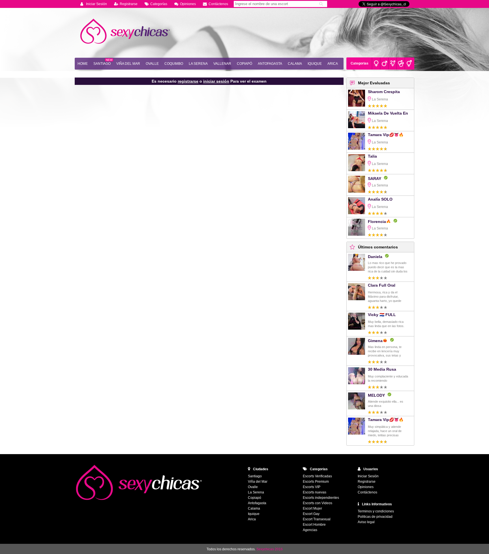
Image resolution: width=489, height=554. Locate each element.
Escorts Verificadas (317, 476)
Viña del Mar (128, 63)
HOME (83, 63)
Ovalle (152, 63)
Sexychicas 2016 (269, 549)
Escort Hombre (314, 525)
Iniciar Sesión (96, 4)
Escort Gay (311, 514)
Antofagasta (270, 63)
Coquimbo (173, 63)
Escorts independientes (321, 498)
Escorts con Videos (317, 503)
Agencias (310, 530)
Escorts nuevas (314, 492)
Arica (332, 63)
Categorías (158, 4)
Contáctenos (218, 4)
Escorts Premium (316, 482)
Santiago (102, 63)
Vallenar (222, 63)
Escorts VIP (311, 487)
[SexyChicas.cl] (125, 31)
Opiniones (188, 4)
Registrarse (129, 4)
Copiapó (244, 63)
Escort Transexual (317, 519)
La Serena (198, 63)
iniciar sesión (216, 81)
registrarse (188, 81)
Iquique (315, 63)
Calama (295, 63)
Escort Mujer (312, 508)
